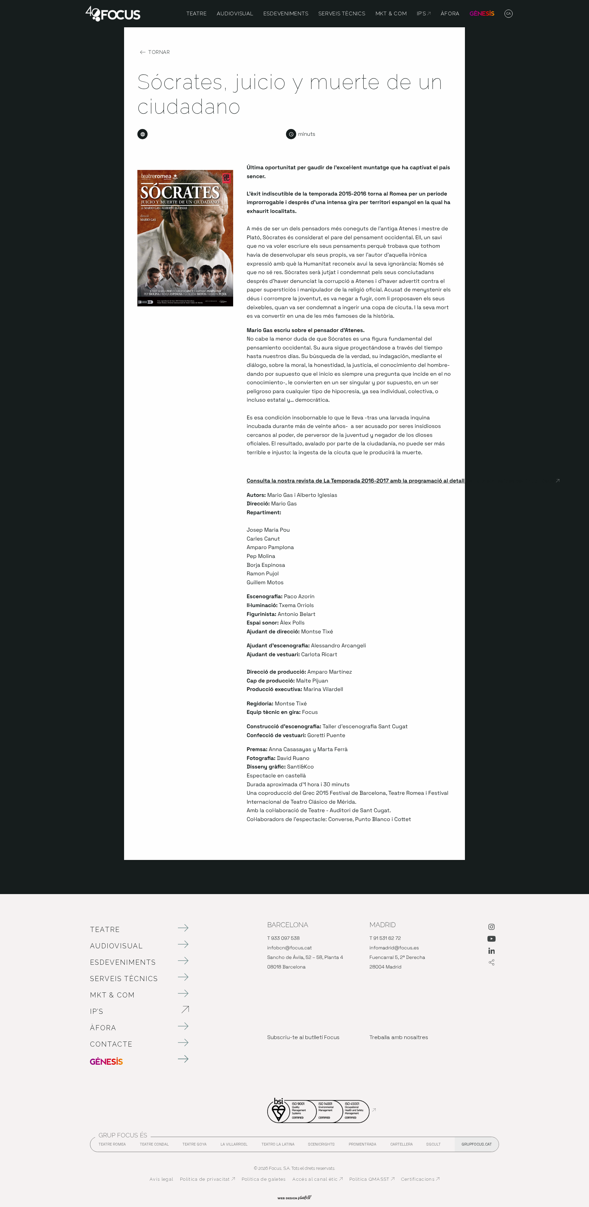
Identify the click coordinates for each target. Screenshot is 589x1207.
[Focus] (112, 13)
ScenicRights (321, 1146)
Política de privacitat (207, 1179)
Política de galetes (264, 1179)
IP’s (132, 1011)
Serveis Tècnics (124, 979)
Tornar (159, 52)
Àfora (103, 1028)
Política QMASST (371, 1179)
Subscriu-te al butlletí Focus (303, 1037)
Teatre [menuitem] (196, 14)
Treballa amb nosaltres (398, 1037)
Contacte (111, 1044)
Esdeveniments (123, 962)
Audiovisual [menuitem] (235, 14)
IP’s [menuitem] (424, 14)
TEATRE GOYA (194, 1146)
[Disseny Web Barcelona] (294, 1197)
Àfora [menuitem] (450, 14)
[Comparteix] (491, 962)
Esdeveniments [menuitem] (285, 14)
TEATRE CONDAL (154, 1146)
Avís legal (161, 1179)
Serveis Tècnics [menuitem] (341, 14)
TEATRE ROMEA (112, 1146)
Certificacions (420, 1179)
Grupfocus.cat (477, 1144)
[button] (509, 14)
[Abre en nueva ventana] (491, 928)
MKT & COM (112, 995)
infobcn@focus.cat (289, 948)
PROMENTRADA (362, 1146)
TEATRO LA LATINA (277, 1146)
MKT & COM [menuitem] (391, 14)
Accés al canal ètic (317, 1179)
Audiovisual (116, 946)
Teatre (105, 929)
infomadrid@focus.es (394, 948)
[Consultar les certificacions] (321, 1110)
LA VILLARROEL (234, 1146)
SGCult (433, 1144)
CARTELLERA (401, 1146)
